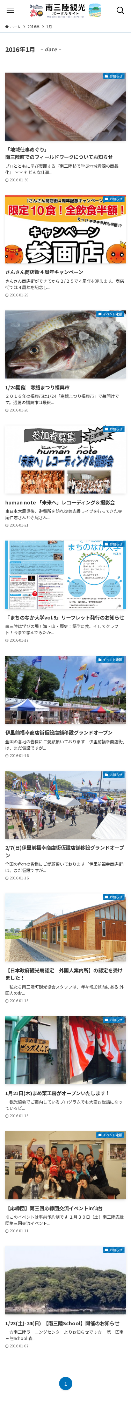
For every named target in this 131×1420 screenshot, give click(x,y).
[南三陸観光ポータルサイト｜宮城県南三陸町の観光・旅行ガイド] (66, 10)
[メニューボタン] (10, 10)
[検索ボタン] (120, 10)
